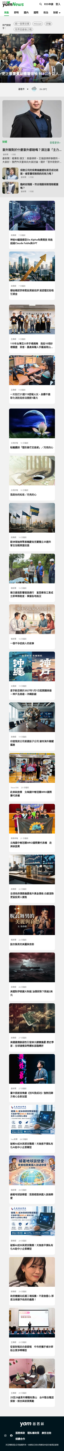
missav (38, 23)
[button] (7, 58)
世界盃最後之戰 (23, 29)
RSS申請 (48, 4)
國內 (26, 12)
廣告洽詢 (46, 1433)
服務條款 (20, 1433)
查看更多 (54, 142)
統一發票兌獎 (22, 23)
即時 (16, 12)
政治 (45, 12)
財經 (55, 12)
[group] (32, 58)
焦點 (6, 12)
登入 (58, 4)
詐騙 (48, 23)
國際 (36, 12)
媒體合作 (20, 1438)
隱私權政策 (33, 1433)
